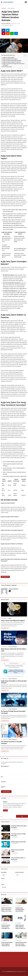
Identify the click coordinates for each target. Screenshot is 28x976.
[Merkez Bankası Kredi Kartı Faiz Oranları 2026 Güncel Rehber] (21, 935)
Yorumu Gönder (6, 791)
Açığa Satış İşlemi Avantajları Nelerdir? (12, 60)
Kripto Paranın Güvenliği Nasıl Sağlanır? (13, 620)
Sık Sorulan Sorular (7, 66)
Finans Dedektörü (6, 23)
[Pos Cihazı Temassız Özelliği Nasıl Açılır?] (5, 836)
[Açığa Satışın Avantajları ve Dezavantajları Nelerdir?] (14, 670)
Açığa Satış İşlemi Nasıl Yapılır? (10, 59)
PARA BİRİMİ (4, 872)
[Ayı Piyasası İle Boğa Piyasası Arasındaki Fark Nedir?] (14, 700)
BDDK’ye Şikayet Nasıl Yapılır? (18, 841)
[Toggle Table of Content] (24, 55)
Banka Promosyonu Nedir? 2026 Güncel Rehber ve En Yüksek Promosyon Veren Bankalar (6, 911)
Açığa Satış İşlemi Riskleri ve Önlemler (12, 62)
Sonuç (2, 884)
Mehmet (5, 802)
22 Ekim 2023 (7, 808)
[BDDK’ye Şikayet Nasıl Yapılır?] (5, 844)
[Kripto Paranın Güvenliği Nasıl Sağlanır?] (14, 609)
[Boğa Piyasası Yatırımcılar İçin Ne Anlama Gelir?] (14, 638)
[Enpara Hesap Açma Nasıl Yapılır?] (5, 852)
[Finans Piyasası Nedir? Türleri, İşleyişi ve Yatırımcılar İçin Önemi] (7, 935)
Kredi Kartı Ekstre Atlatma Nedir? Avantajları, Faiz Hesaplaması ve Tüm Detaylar (6, 928)
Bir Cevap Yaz (5, 576)
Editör (10, 618)
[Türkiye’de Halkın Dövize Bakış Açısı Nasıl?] (5, 828)
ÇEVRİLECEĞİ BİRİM (19, 872)
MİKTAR (3, 878)
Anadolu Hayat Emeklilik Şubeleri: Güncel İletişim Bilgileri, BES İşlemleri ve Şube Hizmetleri (20, 911)
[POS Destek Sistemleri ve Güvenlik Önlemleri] (14, 730)
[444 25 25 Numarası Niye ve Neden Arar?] (5, 860)
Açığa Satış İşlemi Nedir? (9, 57)
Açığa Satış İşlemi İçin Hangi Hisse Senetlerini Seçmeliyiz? (14, 64)
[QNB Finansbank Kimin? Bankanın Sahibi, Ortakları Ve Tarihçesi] (21, 918)
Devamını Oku (5, 628)
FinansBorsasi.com (11, 971)
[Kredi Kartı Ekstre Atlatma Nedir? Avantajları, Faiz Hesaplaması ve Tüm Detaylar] (7, 918)
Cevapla (5, 810)
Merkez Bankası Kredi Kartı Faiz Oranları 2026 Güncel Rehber (20, 944)
